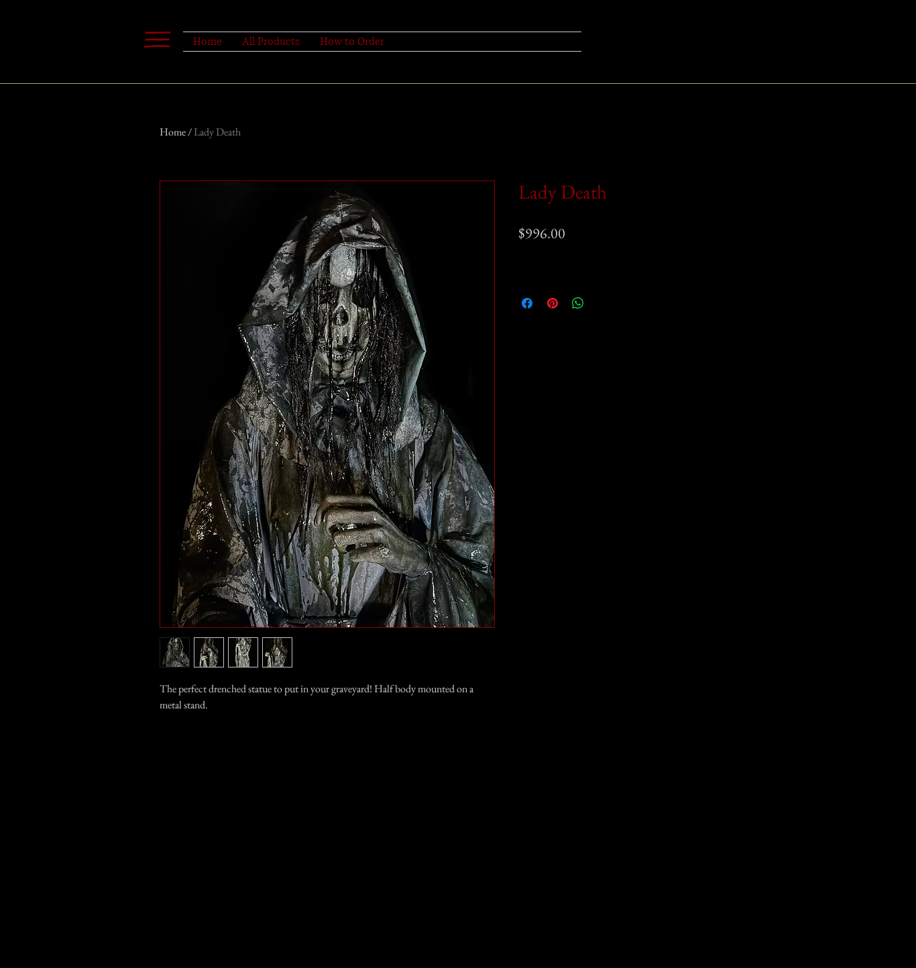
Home (173, 132)
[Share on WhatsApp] (578, 303)
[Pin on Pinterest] (553, 303)
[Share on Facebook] (527, 303)
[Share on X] (603, 303)
